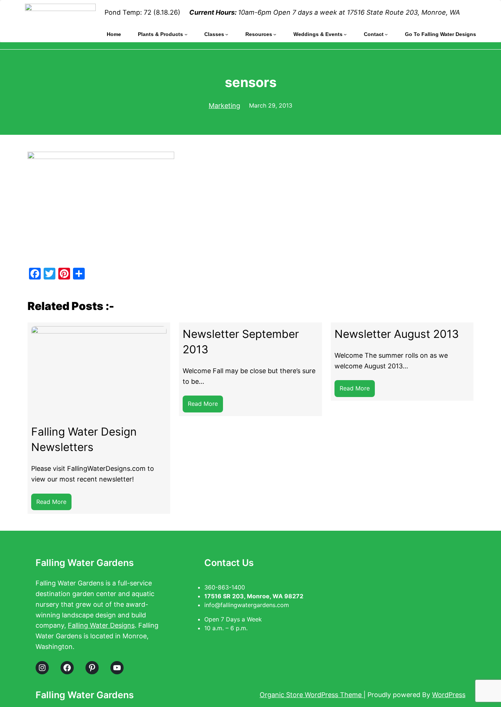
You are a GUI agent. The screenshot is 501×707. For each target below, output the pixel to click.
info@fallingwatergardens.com (246, 605)
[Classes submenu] (226, 34)
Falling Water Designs (101, 625)
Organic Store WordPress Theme (311, 695)
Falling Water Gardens (85, 562)
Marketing (224, 105)
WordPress (448, 695)
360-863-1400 (225, 587)
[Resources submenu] (274, 34)
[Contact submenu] (386, 34)
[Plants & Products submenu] (185, 34)
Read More (54, 504)
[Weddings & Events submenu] (345, 34)
